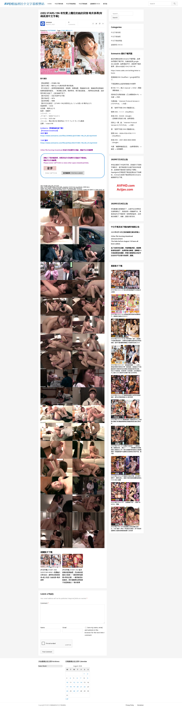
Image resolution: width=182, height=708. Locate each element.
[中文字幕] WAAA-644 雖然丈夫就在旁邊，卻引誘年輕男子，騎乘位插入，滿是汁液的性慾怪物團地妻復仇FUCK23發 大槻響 (126, 478)
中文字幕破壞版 (71, 4)
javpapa (49, 22)
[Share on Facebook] (93, 23)
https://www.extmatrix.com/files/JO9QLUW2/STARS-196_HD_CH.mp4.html (68, 143)
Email (64, 627)
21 (81, 687)
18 (71, 687)
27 (77, 691)
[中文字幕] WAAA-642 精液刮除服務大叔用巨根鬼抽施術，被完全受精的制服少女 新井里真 (125, 396)
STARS (63, 30)
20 (77, 687)
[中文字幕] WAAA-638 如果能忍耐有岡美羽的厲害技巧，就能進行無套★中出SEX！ (125, 315)
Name (42, 627)
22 (84, 687)
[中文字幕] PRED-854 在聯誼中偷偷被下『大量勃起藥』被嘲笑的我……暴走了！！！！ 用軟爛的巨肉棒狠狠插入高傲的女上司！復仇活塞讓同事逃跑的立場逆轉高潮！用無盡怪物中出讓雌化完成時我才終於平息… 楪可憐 (126, 450)
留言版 (105, 4)
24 (67, 691)
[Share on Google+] (103, 23)
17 (67, 687)
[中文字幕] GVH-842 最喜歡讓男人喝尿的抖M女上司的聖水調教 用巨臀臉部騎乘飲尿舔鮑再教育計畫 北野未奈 (126, 421)
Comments (71, 23)
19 (74, 687)
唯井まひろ (69, 30)
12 (74, 682)
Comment (44, 603)
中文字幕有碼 (59, 4)
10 (67, 682)
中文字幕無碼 (83, 4)
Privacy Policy (130, 705)
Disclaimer (140, 705)
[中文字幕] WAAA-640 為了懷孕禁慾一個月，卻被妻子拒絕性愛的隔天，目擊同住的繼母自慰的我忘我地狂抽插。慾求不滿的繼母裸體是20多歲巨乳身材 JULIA (126, 340)
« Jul (66, 699)
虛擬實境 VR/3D (95, 4)
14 (81, 682)
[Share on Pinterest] (99, 23)
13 (77, 682)
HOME (50, 4)
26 (74, 691)
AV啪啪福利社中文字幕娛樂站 (57, 705)
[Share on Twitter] (96, 23)
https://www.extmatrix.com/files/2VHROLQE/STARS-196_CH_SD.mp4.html (68, 136)
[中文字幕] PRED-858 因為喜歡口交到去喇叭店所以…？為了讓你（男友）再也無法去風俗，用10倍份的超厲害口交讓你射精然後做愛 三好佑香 (126, 528)
